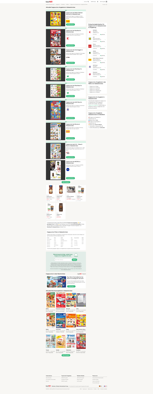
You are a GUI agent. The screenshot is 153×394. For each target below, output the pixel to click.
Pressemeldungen (96, 382)
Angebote (58, 4)
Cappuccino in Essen (94, 86)
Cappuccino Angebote (93, 105)
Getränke (63, 4)
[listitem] (51, 193)
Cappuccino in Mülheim (95, 92)
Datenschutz (90, 389)
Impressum (85, 389)
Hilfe (81, 389)
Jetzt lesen (71, 286)
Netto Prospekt (80, 379)
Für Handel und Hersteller (51, 379)
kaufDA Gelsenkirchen (50, 4)
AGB (98, 389)
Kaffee (67, 4)
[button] (66, 18)
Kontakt (95, 389)
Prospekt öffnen (70, 24)
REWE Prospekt (64, 381)
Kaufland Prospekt (64, 379)
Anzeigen (104, 4)
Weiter (74, 259)
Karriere (47, 381)
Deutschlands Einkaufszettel (98, 377)
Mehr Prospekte (66, 182)
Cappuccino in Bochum (95, 89)
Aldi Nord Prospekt (80, 377)
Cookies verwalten (103, 389)
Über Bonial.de (48, 377)
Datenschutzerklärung (77, 266)
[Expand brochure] (55, 18)
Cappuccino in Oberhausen (95, 90)
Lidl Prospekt (79, 381)
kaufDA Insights (95, 379)
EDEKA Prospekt (64, 377)
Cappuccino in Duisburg (95, 87)
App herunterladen (96, 381)
